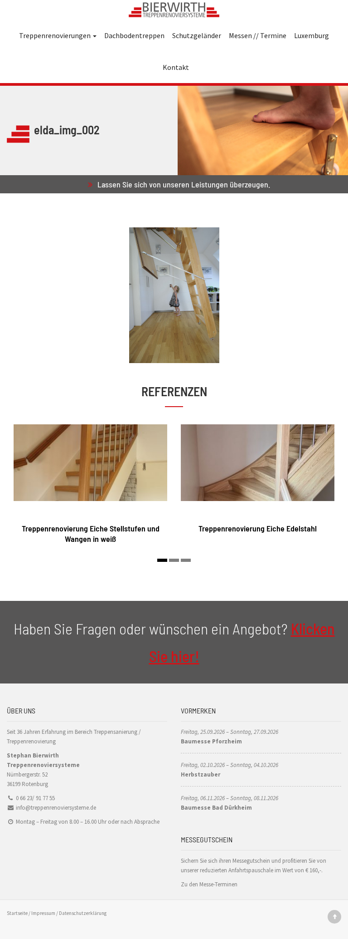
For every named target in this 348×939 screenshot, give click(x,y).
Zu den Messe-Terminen (209, 884)
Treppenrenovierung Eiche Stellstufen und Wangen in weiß (91, 533)
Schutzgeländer (196, 35)
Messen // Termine (257, 35)
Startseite (17, 913)
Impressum (43, 913)
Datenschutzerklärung (82, 913)
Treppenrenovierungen (55, 35)
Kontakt (176, 67)
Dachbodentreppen (134, 35)
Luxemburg (311, 35)
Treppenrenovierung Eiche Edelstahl (257, 528)
